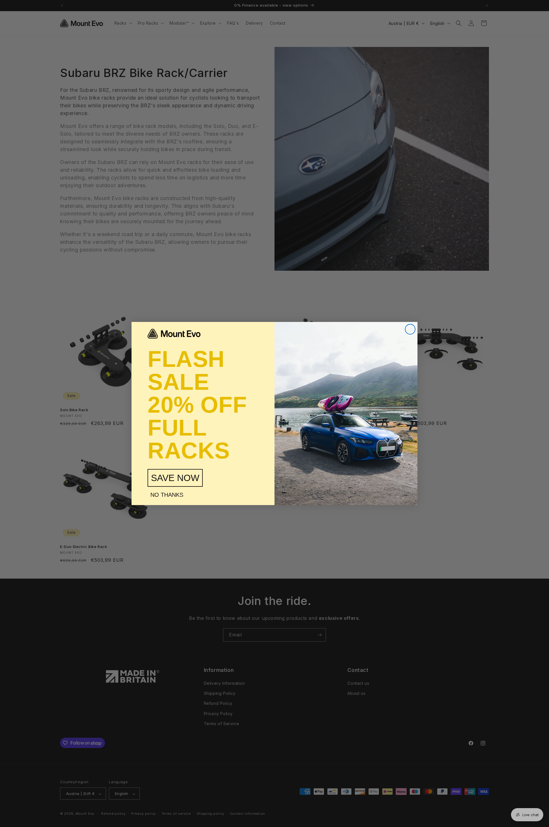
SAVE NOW (175, 478)
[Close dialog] (410, 329)
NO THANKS (166, 495)
